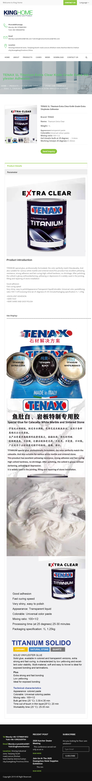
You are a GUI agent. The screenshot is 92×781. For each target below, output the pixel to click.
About (16, 57)
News (47, 57)
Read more (37, 753)
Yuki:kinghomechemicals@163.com (46, 39)
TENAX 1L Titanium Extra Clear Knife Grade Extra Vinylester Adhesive (35, 88)
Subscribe (70, 756)
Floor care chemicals (31, 86)
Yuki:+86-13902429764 (16, 30)
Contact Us (70, 2)
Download (59, 57)
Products (27, 57)
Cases (38, 57)
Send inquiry (49, 151)
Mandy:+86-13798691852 (17, 27)
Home (7, 57)
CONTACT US (72, 57)
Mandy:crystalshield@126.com (20, 39)
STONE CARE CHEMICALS (55, 86)
